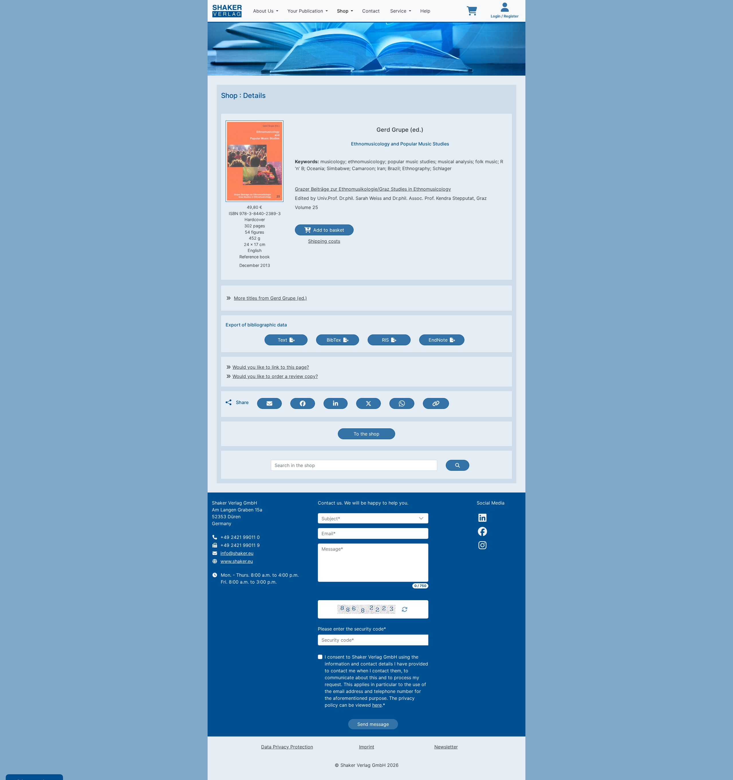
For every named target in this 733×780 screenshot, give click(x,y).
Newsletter (446, 747)
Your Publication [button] (305, 11)
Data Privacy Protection (287, 747)
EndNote (438, 340)
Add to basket (328, 230)
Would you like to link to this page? (270, 367)
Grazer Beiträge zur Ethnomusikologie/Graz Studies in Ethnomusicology (373, 189)
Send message (373, 724)
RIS (385, 340)
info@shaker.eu (236, 553)
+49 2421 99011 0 (240, 537)
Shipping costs (324, 241)
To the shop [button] (366, 434)
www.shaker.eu (236, 561)
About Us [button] (264, 11)
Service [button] (399, 11)
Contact (371, 11)
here (377, 705)
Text (282, 340)
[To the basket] (472, 10)
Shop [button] (346, 11)
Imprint (366, 747)
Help (426, 11)
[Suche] (457, 465)
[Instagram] (482, 545)
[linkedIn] (482, 518)
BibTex (334, 340)
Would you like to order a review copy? (275, 376)
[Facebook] (482, 531)
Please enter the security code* (352, 629)
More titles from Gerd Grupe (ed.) (270, 298)
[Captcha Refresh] (404, 609)
